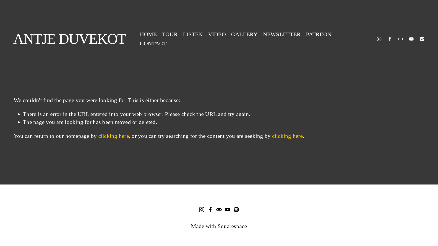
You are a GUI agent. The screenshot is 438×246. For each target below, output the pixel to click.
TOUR (170, 34)
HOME (148, 34)
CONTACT (153, 43)
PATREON (318, 34)
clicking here (113, 136)
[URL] (400, 39)
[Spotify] (422, 39)
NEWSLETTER (282, 34)
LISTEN (193, 34)
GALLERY (244, 34)
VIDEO (217, 34)
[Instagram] (379, 39)
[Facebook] (390, 39)
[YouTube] (411, 39)
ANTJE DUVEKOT (69, 39)
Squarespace (232, 226)
